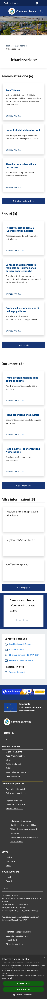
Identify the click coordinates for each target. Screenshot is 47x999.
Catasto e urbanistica (15, 804)
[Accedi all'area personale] (36, 3)
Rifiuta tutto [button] (23, 989)
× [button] (44, 958)
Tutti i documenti (23, 485)
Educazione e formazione (21, 820)
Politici (9, 768)
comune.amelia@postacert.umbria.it (22, 916)
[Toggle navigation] (5, 11)
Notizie (9, 857)
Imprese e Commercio (15, 800)
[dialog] (23, 977)
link (11, 978)
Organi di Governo (14, 751)
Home (8, 45)
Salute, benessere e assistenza (24, 837)
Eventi (9, 881)
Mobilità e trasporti (14, 808)
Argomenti (20, 45)
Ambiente (14, 833)
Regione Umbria (11, 3)
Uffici (8, 759)
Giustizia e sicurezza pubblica (23, 825)
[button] (23, 994)
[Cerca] (41, 11)
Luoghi (9, 877)
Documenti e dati (13, 776)
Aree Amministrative (15, 755)
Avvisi (8, 865)
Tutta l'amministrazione (23, 201)
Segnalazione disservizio (17, 935)
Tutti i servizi (23, 344)
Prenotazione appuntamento (18, 931)
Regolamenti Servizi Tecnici (20, 540)
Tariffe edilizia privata (17, 564)
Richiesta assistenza (15, 944)
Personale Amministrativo (17, 772)
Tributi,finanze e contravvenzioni (25, 829)
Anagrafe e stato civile (16, 788)
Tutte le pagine (23, 587)
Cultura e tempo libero (16, 793)
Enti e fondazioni (13, 764)
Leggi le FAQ (11, 939)
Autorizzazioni (16, 841)
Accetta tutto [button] (23, 983)
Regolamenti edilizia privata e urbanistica (22, 513)
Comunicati (11, 861)
